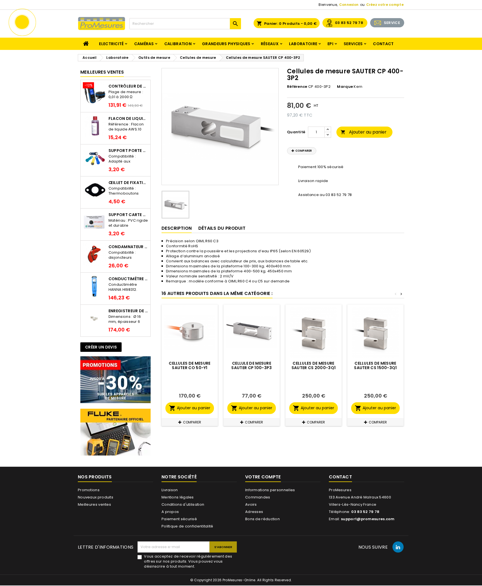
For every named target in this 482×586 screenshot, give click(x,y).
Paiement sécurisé (179, 519)
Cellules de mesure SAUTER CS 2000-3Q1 (313, 365)
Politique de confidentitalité (187, 526)
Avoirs (251, 504)
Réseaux (270, 44)
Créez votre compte (385, 4)
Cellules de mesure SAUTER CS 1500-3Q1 (375, 365)
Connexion (349, 4)
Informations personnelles (270, 490)
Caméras (144, 44)
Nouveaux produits (95, 497)
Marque (345, 86)
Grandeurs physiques (226, 44)
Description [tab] (177, 228)
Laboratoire (303, 44)
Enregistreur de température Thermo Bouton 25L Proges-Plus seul (128, 311)
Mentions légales (178, 497)
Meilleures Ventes (102, 72)
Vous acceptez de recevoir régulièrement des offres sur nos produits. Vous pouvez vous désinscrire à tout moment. (188, 561)
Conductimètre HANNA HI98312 (128, 279)
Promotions (89, 490)
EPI (330, 44)
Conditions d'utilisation (183, 504)
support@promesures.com (368, 519)
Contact (383, 44)
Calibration (178, 44)
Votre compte (263, 477)
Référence (297, 86)
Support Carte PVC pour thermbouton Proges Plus (128, 214)
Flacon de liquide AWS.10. (128, 118)
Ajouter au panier (364, 132)
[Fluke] (115, 432)
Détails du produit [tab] (221, 228)
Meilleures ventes (94, 504)
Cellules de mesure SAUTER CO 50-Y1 (189, 365)
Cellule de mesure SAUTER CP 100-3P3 (251, 365)
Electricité (111, 44)
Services (353, 44)
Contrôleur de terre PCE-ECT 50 (128, 86)
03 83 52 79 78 (349, 22)
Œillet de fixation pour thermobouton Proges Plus (128, 182)
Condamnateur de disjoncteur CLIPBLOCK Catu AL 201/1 (128, 246)
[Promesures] (115, 379)
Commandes (257, 497)
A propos (170, 511)
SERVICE (392, 22)
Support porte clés (128, 150)
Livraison (170, 490)
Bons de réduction (262, 519)
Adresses (254, 511)
